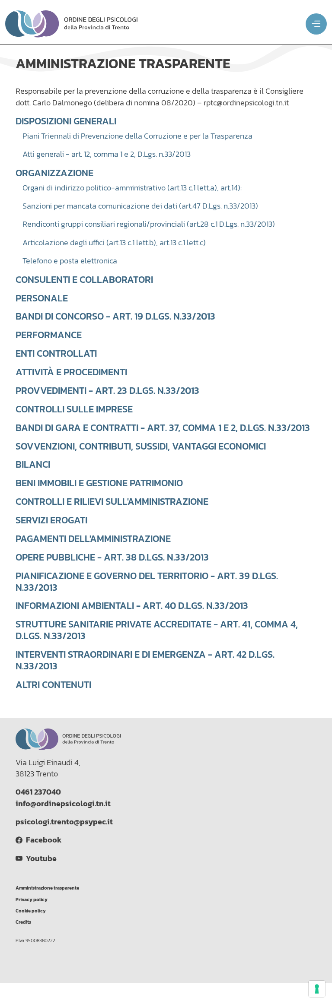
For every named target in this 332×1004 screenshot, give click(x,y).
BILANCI (33, 464)
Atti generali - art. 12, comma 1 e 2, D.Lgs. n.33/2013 (106, 154)
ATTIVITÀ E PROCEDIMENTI (71, 371)
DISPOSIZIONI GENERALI (66, 121)
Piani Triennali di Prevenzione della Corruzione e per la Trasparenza (137, 136)
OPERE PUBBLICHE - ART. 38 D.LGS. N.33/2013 (112, 557)
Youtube (39, 858)
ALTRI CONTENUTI (53, 684)
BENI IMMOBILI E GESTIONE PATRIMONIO (99, 482)
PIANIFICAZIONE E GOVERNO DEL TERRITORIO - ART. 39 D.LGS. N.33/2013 (147, 581)
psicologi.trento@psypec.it (64, 821)
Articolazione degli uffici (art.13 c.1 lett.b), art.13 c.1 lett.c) (114, 242)
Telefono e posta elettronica (69, 260)
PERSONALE (42, 298)
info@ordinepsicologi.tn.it (63, 803)
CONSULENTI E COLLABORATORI (84, 279)
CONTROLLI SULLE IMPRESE (74, 409)
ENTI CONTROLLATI (56, 353)
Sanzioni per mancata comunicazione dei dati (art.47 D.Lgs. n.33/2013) (140, 206)
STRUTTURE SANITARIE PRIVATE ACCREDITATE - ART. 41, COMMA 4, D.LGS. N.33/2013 (157, 630)
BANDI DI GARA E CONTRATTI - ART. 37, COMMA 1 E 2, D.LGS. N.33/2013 (163, 427)
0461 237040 (38, 792)
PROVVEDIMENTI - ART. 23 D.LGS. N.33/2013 (107, 390)
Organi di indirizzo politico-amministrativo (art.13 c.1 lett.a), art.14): (132, 187)
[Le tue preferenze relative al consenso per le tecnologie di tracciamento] (317, 989)
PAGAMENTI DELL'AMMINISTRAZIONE (93, 538)
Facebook (41, 840)
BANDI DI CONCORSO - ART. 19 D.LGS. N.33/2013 (115, 316)
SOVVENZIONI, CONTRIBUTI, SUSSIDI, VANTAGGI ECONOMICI (141, 446)
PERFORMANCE (49, 334)
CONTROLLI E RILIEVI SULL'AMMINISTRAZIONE (112, 501)
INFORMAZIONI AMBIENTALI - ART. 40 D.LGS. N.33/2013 (132, 605)
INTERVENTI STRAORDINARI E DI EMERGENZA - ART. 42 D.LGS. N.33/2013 (145, 660)
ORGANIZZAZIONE (54, 172)
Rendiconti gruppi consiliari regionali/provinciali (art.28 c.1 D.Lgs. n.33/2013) (148, 224)
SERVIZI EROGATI (51, 520)
